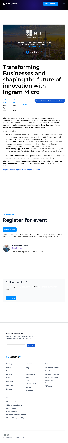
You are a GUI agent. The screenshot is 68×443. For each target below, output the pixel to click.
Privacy (25, 437)
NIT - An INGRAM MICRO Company (50, 101)
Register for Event (9, 229)
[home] (10, 3)
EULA (17, 437)
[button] (63, 3)
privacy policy (29, 338)
